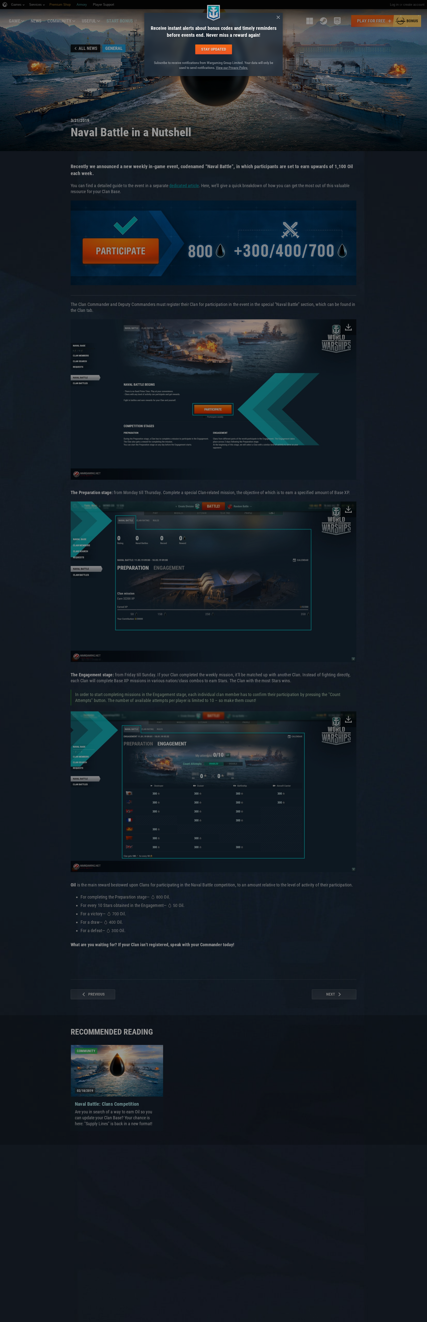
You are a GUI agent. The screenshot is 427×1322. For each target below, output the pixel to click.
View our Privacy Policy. (232, 68)
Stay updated (213, 49)
